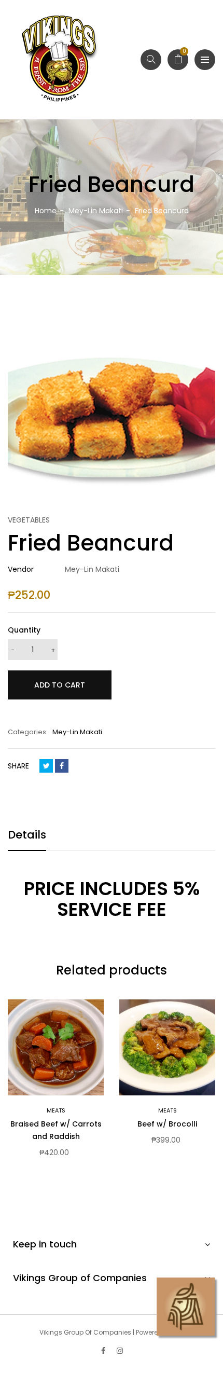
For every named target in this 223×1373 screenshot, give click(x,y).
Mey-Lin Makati (77, 732)
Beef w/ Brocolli (167, 1124)
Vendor (21, 569)
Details (27, 834)
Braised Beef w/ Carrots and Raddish (56, 1130)
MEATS (56, 1110)
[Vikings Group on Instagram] (120, 1350)
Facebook (61, 766)
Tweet (46, 766)
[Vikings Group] (60, 60)
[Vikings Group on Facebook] (103, 1350)
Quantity (24, 630)
